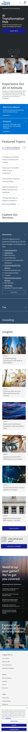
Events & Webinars (7, 665)
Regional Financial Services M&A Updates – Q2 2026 (12, 519)
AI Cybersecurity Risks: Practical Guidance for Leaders (10, 159)
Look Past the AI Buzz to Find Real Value (11, 179)
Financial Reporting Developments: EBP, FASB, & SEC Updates (12, 360)
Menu (25, 3)
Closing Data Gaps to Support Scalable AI (10, 199)
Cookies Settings (14, 721)
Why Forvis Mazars (7, 678)
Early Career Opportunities (14, 640)
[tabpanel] (14, 179)
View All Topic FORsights (9, 204)
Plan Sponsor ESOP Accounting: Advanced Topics (10, 594)
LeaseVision (8, 253)
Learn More (6, 115)
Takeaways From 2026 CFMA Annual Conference (10, 170)
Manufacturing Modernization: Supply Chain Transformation (10, 600)
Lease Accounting (10, 250)
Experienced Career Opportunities (14, 645)
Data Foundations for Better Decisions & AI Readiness (10, 189)
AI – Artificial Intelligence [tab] (11, 147)
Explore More (14, 31)
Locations (4, 681)
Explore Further (14, 528)
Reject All (14, 725)
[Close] (26, 707)
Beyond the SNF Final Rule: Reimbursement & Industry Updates (9, 611)
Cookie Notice (8, 718)
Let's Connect (5, 658)
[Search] (20, 2)
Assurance (6, 234)
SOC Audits (8, 285)
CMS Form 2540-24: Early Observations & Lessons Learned (12, 393)
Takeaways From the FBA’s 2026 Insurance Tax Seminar (12, 458)
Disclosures (5, 704)
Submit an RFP (6, 661)
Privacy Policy (5, 698)
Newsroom (5, 688)
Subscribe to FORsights (14, 546)
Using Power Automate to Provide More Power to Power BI (10, 605)
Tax (4, 307)
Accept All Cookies (14, 729)
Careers (4, 684)
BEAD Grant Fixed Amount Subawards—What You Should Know (13, 426)
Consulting (8, 319)
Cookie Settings (6, 701)
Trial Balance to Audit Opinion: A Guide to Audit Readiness (10, 589)
